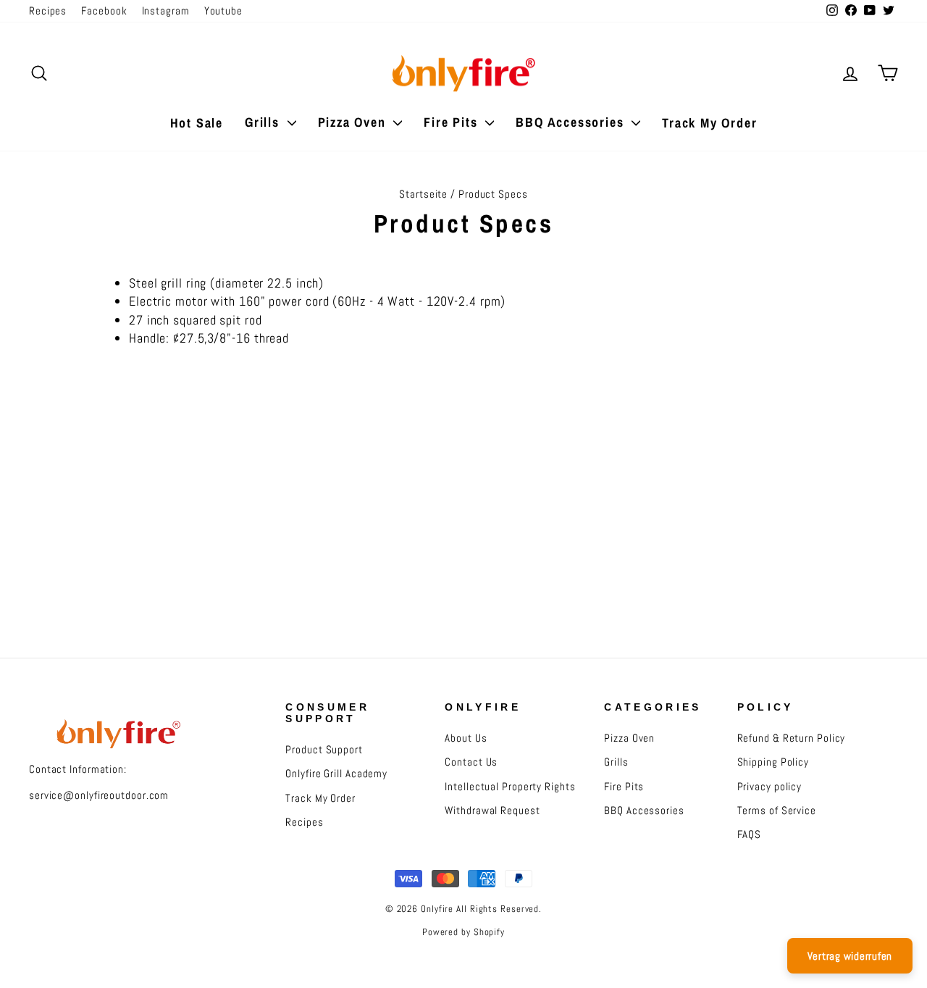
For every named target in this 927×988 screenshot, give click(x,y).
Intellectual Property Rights (510, 786)
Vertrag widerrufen (850, 956)
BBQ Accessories (572, 122)
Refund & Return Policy (791, 738)
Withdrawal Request (492, 810)
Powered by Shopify (463, 932)
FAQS (749, 834)
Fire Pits (453, 122)
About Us (466, 738)
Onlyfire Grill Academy (336, 773)
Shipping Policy (773, 762)
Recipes (48, 11)
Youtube (223, 11)
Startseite (423, 194)
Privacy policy (769, 786)
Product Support (324, 749)
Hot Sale (196, 123)
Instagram (166, 11)
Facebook (104, 11)
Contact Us (471, 762)
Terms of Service (776, 810)
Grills (264, 122)
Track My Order (709, 123)
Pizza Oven (354, 122)
